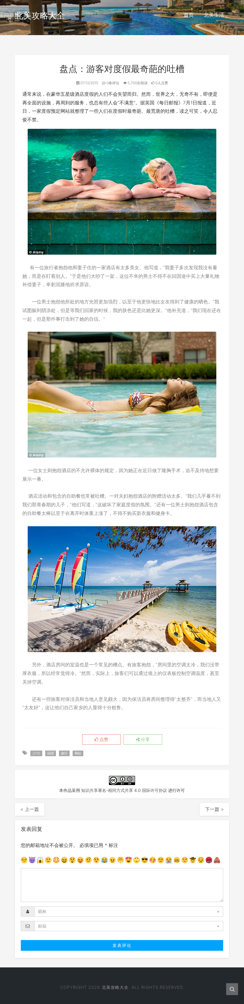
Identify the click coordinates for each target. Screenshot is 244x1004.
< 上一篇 (29, 809)
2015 (36, 753)
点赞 (103, 739)
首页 (189, 15)
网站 (78, 753)
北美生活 (214, 15)
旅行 (64, 753)
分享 (145, 739)
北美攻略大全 (40, 15)
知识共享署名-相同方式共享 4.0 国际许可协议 (124, 790)
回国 (50, 753)
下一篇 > (214, 809)
